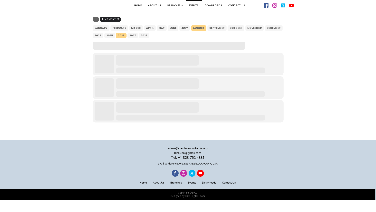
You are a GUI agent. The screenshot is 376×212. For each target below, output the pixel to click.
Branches (174, 5)
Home (138, 5)
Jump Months (110, 19)
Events (194, 5)
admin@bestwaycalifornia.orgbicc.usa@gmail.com (188, 150)
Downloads (213, 5)
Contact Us (236, 5)
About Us (154, 5)
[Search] (96, 19)
